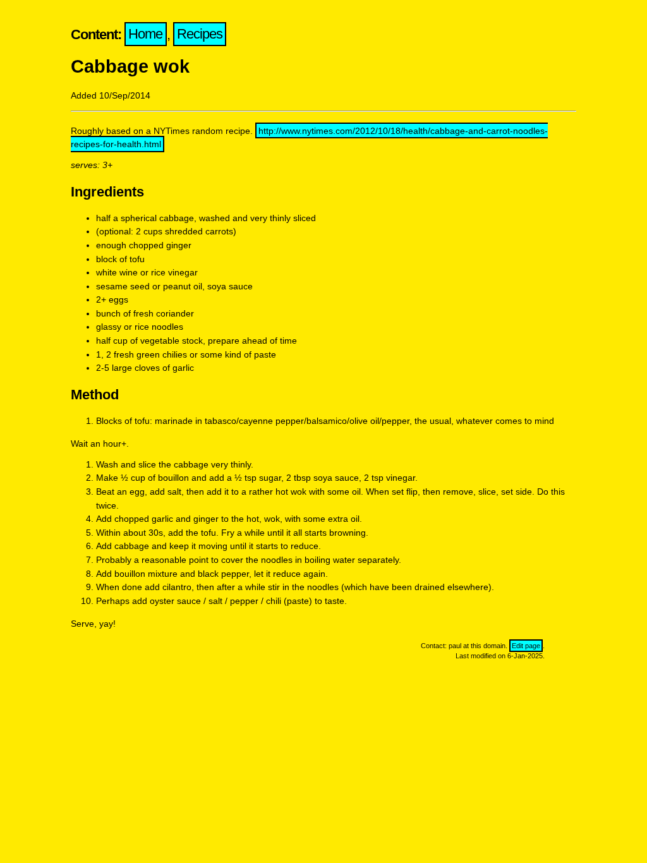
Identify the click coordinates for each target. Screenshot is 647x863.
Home (145, 34)
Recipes (199, 34)
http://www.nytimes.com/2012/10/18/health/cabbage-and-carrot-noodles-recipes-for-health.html (309, 138)
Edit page (526, 645)
